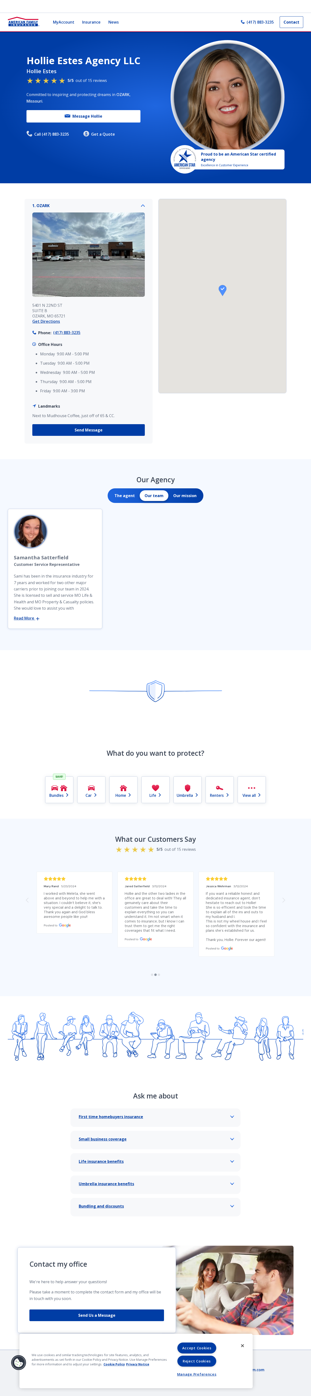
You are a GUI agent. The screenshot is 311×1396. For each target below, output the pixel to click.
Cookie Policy (114, 1364)
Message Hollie (87, 116)
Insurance (91, 22)
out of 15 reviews (87, 80)
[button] (222, 290)
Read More (24, 618)
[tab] (125, 495)
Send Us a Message (96, 1315)
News (113, 22)
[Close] (242, 1345)
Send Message (89, 430)
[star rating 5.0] (74, 879)
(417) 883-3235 (260, 22)
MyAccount (63, 22)
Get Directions (46, 321)
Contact (291, 22)
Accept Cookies (196, 1348)
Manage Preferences (196, 1374)
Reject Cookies (197, 1361)
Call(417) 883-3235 (51, 134)
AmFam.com (253, 1369)
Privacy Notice (137, 1364)
